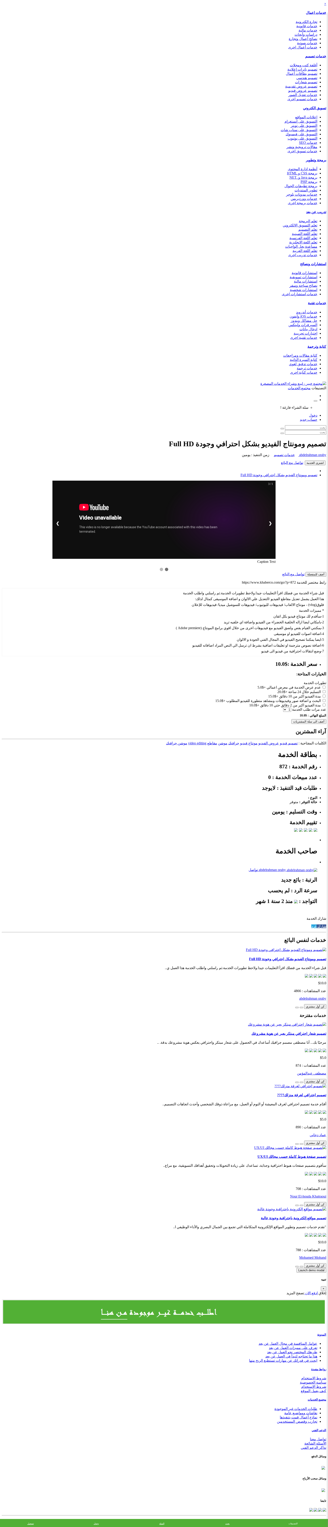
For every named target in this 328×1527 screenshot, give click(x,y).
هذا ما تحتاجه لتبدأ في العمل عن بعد (291, 1356)
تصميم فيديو (289, 743)
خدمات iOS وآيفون (303, 316)
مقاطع (212, 743)
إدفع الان (311, 1293)
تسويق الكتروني (314, 108)
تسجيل (30, 1523)
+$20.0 (282, 692)
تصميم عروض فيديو (302, 90)
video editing (197, 743)
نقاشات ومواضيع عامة (300, 1413)
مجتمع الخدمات (317, 1399)
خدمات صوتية (307, 43)
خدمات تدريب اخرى (302, 255)
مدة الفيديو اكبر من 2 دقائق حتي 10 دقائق (290, 705)
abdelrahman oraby (312, 455)
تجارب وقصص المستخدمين (297, 1421)
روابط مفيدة (318, 1369)
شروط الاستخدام (313, 1378)
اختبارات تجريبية (305, 333)
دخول (313, 415)
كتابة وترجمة (316, 346)
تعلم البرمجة (308, 221)
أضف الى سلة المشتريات (308, 721)
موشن (222, 743)
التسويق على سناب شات (299, 130)
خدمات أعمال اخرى (302, 47)
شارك (321, 926)
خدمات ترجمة (307, 368)
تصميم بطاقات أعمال (301, 73)
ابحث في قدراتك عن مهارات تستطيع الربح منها (283, 1360)
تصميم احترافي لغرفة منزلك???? (301, 1095)
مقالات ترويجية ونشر (301, 147)
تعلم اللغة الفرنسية (303, 238)
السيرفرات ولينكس (303, 325)
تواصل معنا (318, 1439)
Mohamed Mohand (312, 1257)
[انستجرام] (311, 1509)
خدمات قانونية (306, 26)
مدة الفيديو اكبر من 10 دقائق (300, 696)
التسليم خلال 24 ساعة (304, 692)
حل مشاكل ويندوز (304, 321)
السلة (161, 1523)
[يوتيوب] (315, 1509)
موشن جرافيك (176, 743)
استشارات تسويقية (303, 277)
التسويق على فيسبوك (301, 134)
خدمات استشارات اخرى (299, 294)
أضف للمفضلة (315, 574)
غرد (314, 926)
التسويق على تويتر (304, 126)
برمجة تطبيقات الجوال (300, 186)
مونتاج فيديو (248, 743)
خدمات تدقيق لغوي (303, 364)
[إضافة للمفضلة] (301, 1007)
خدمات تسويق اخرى (302, 151)
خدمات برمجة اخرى (302, 203)
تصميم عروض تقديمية (301, 86)
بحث (227, 1523)
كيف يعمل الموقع (313, 1391)
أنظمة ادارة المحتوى (302, 169)
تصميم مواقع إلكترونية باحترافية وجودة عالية (293, 1218)
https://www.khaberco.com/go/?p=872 (269, 582)
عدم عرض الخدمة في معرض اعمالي (294, 687)
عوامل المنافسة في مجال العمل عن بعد (288, 1343)
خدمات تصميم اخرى (302, 99)
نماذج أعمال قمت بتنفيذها (298, 1417)
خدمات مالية (308, 30)
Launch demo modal (311, 1270)
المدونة (321, 1334)
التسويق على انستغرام (300, 121)
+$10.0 (254, 705)
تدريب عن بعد (316, 212)
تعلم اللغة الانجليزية (303, 242)
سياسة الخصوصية (313, 1382)
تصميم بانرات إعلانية (302, 69)
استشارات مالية (305, 281)
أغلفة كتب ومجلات (303, 65)
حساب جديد (308, 419)
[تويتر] (319, 1509)
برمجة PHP (309, 182)
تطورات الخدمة (315, 683)
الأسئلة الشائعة (315, 1443)
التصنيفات (293, 1523)
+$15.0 (273, 696)
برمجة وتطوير (316, 160)
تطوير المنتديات (306, 190)
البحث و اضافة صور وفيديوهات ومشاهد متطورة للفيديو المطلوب (273, 701)
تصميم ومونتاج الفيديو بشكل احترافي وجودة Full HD (279, 475)
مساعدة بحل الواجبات (301, 246)
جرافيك (233, 743)
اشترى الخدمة (315, 463)
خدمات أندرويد (306, 312)
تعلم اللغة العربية (305, 251)
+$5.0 (261, 687)
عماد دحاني (318, 1135)
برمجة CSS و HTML (302, 173)
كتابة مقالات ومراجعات (300, 355)
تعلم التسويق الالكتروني (300, 225)
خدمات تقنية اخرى (303, 337)
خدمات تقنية (317, 303)
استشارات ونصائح (313, 264)
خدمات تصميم (315, 56)
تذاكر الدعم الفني (313, 1447)
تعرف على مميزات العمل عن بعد (293, 1348)
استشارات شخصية (303, 290)
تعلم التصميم (307, 229)
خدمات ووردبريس (304, 199)
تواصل (253, 870)
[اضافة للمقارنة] (297, 1007)
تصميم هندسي (306, 78)
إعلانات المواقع (306, 117)
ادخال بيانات (308, 329)
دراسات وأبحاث (306, 34)
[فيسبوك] (324, 1509)
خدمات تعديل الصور (302, 95)
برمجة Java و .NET (303, 177)
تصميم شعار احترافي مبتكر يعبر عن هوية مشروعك (288, 1033)
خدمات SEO (308, 143)
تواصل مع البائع (292, 463)
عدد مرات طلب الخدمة (309, 709)
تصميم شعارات (306, 82)
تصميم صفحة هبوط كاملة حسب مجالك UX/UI (291, 1156)
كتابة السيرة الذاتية (303, 360)
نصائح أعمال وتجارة (303, 39)
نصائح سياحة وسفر (303, 285)
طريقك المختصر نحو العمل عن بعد (292, 1352)
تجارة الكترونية (306, 22)
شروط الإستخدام (313, 1387)
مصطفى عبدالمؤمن (311, 1073)
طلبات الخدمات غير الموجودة (295, 1409)
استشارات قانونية (304, 273)
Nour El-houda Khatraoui (308, 1196)
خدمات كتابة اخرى (303, 372)
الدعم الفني (319, 1430)
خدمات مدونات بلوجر (301, 194)
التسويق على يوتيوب (302, 138)
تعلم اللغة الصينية (304, 234)
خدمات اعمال (316, 13)
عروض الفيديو (268, 743)
